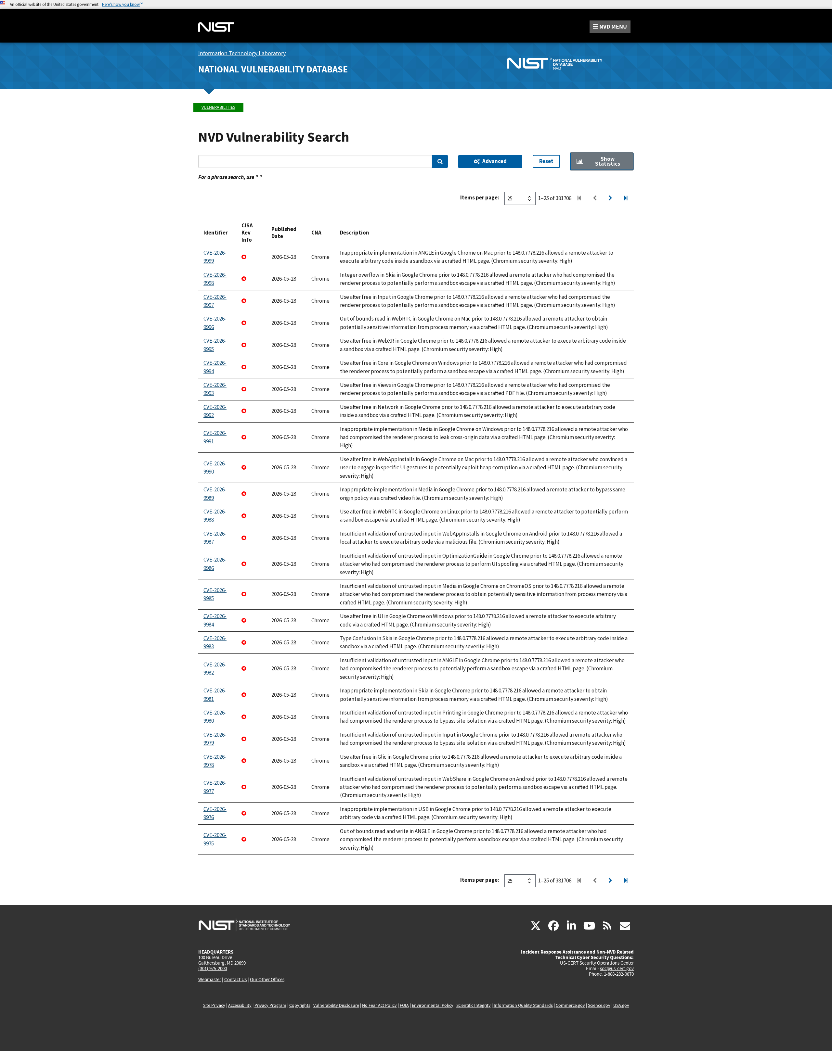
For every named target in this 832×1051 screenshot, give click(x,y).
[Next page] (610, 198)
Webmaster (209, 979)
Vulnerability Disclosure (336, 1005)
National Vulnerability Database (273, 69)
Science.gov (599, 1005)
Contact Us (235, 979)
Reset (546, 161)
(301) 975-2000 (212, 968)
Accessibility (240, 1005)
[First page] (579, 198)
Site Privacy (214, 1005)
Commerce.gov (570, 1005)
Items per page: (479, 197)
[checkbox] (602, 161)
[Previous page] (595, 198)
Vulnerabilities (218, 107)
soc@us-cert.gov (617, 968)
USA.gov (621, 1005)
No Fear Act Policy (379, 1005)
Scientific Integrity (473, 1005)
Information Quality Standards (523, 1005)
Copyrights (299, 1005)
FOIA (404, 1005)
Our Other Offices (267, 979)
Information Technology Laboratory (242, 53)
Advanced (494, 161)
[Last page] (626, 198)
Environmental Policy (432, 1005)
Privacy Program (270, 1005)
